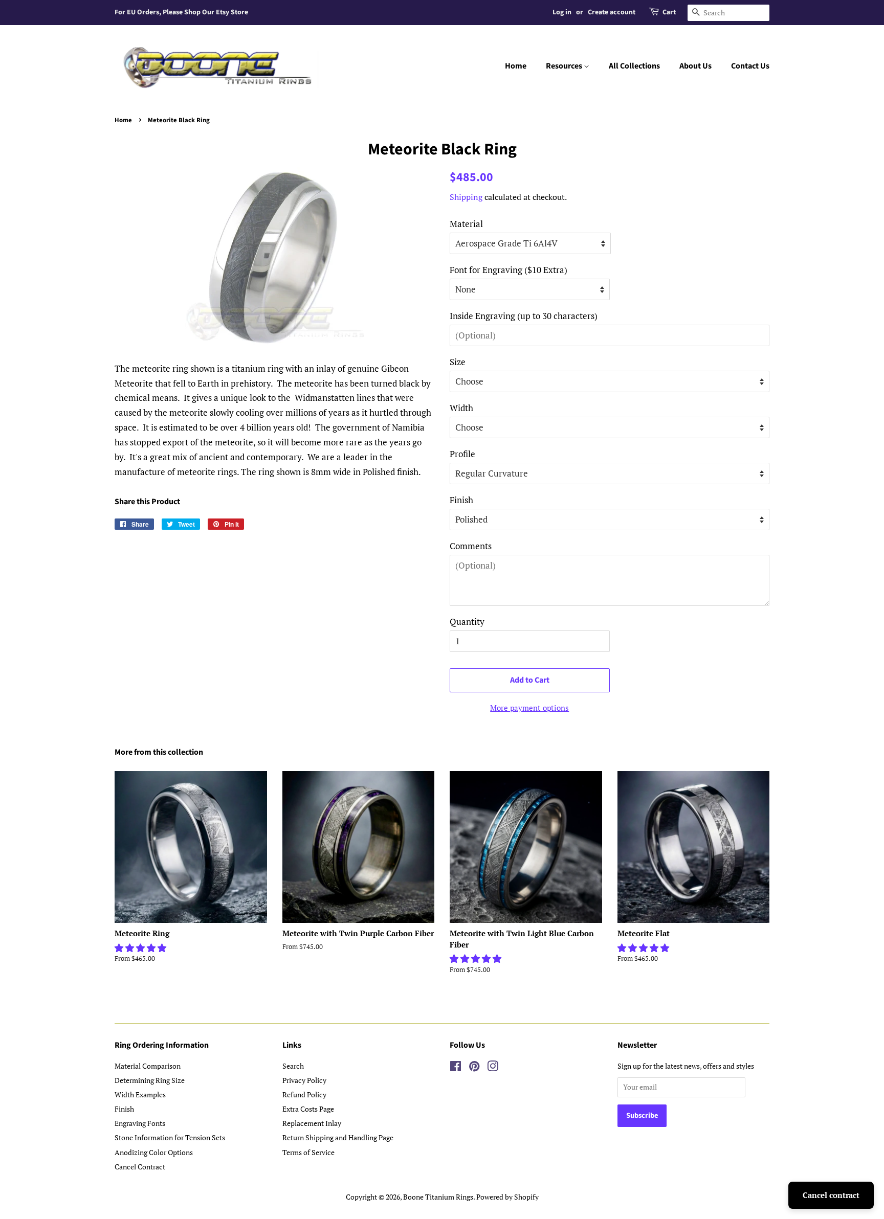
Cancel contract (831, 1195)
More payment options (529, 708)
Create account (611, 12)
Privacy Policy (304, 1080)
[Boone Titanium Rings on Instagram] (492, 1068)
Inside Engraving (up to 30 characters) (524, 316)
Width (461, 408)
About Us (695, 66)
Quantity (467, 621)
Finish (461, 500)
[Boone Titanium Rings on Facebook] (455, 1068)
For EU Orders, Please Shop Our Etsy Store (181, 12)
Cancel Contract (140, 1166)
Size (458, 362)
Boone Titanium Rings (438, 1197)
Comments (471, 546)
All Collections (634, 66)
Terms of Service (308, 1152)
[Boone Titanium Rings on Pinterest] (474, 1068)
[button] (141, 948)
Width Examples (140, 1094)
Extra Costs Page (308, 1109)
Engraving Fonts (140, 1123)
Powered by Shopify (507, 1197)
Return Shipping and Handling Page (337, 1137)
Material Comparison (148, 1066)
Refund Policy (304, 1094)
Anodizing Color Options (154, 1152)
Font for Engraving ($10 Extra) (508, 270)
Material (466, 224)
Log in (561, 12)
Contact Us (750, 66)
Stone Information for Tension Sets (170, 1137)
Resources (565, 66)
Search (293, 1066)
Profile (462, 454)
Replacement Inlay (311, 1123)
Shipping (466, 196)
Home (515, 66)
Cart (669, 12)
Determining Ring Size (150, 1080)
